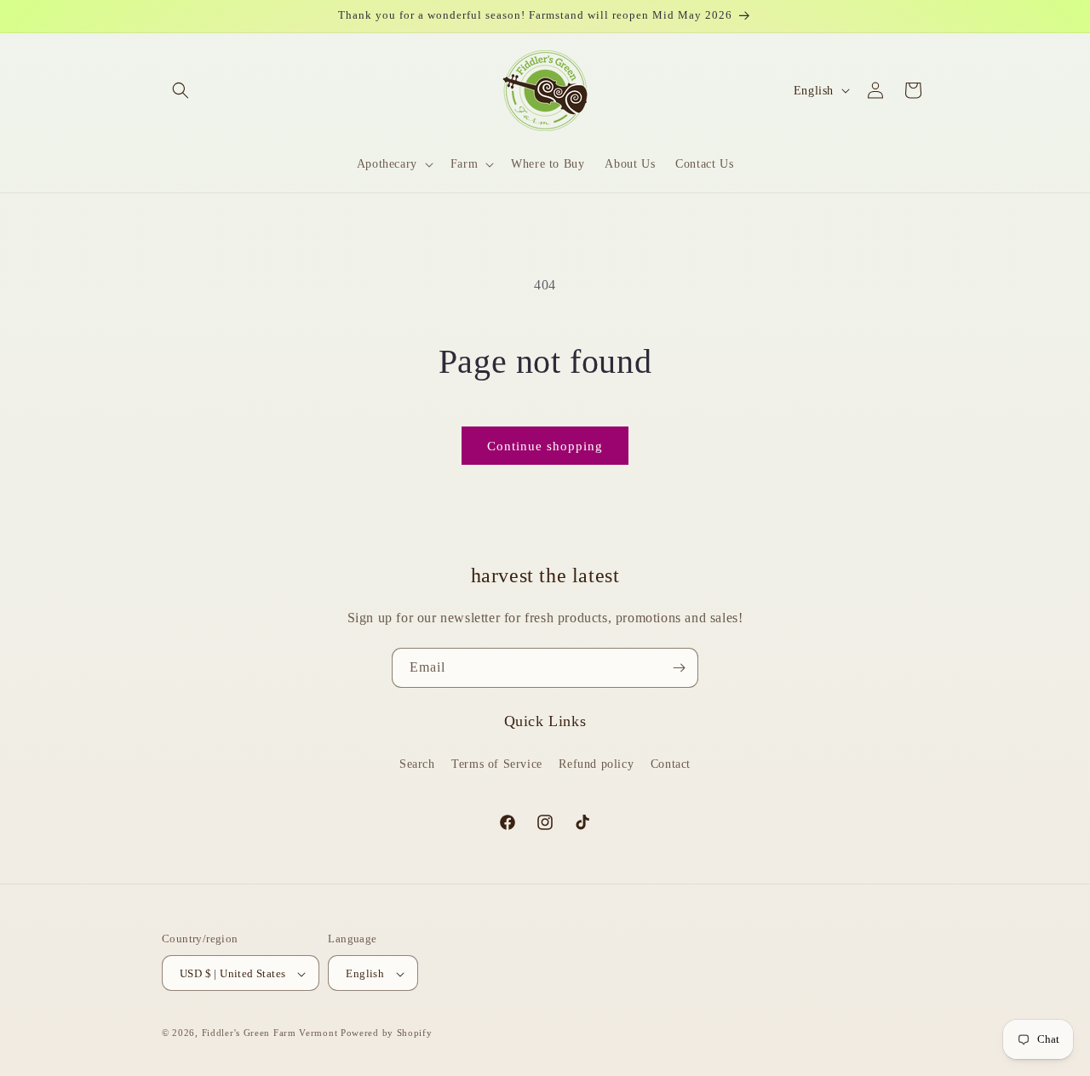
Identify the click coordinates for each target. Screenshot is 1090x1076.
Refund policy (596, 763)
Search (417, 763)
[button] (180, 90)
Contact (671, 763)
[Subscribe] (678, 668)
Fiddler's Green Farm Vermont (270, 1033)
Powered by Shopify (387, 1033)
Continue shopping (545, 446)
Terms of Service (496, 763)
